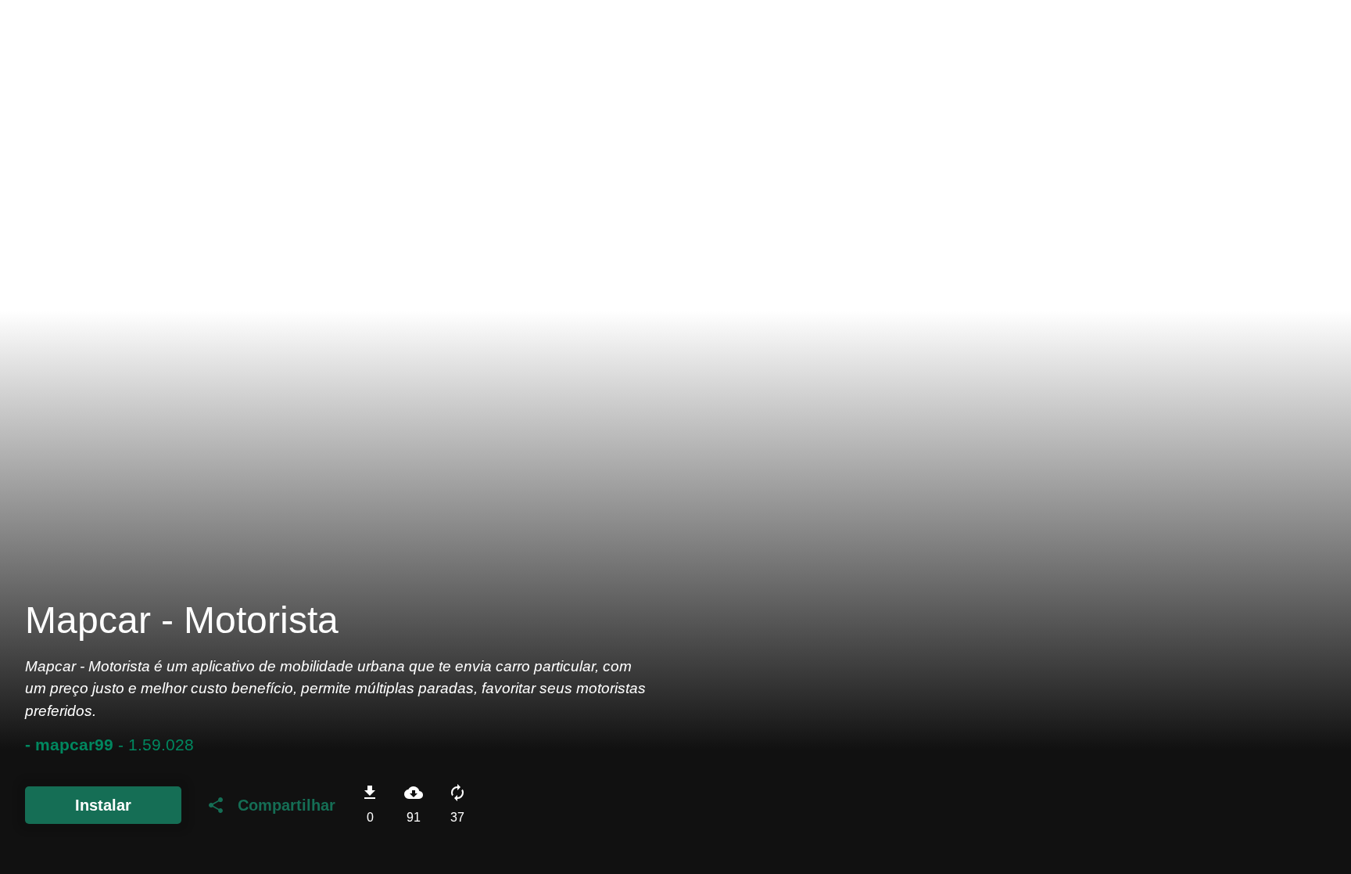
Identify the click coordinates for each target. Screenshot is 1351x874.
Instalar (103, 805)
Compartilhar (270, 805)
